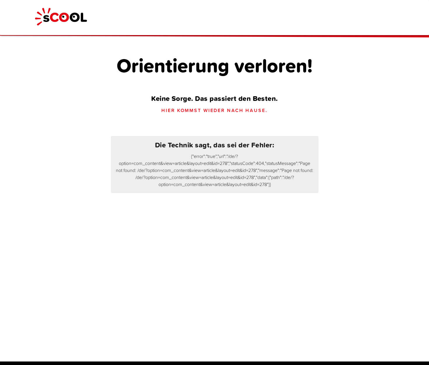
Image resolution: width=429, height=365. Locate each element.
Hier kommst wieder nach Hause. (214, 110)
